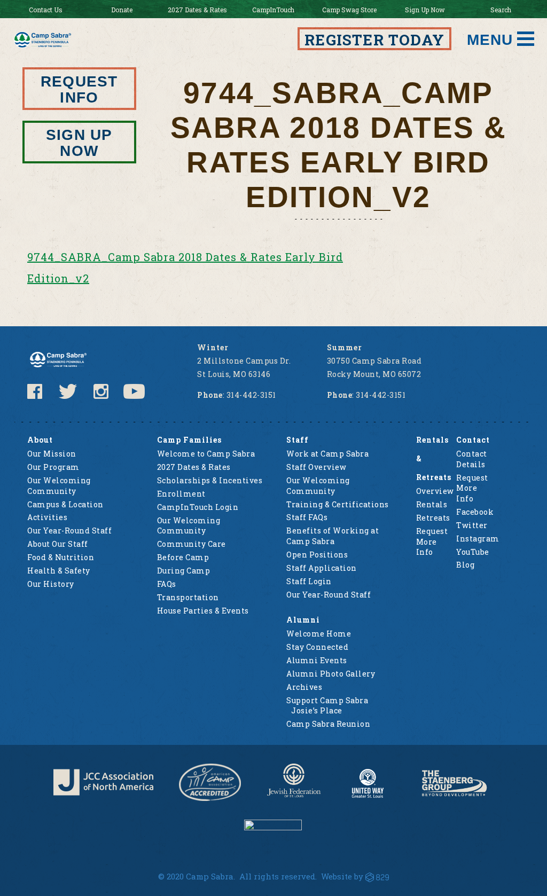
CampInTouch (273, 9)
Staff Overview (316, 467)
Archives (304, 687)
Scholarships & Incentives (210, 480)
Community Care (191, 544)
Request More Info (432, 541)
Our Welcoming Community (59, 485)
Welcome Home (318, 633)
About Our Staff (57, 544)
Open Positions (317, 554)
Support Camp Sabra (327, 700)
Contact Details (471, 459)
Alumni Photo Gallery (330, 674)
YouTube (472, 552)
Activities (47, 517)
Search (500, 9)
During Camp (183, 570)
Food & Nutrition (60, 557)
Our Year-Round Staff (69, 530)
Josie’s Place (316, 710)
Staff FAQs (306, 517)
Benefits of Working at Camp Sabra (332, 535)
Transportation (188, 597)
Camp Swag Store (349, 9)
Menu (490, 40)
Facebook (475, 512)
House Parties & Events (203, 611)
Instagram (477, 538)
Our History (50, 584)
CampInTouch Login (198, 507)
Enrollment (181, 494)
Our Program (53, 467)
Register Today (374, 40)
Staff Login (309, 581)
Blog (465, 565)
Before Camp (183, 557)
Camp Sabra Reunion (328, 724)
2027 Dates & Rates (197, 9)
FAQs (166, 584)
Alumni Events (316, 660)
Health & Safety (58, 570)
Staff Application (321, 568)
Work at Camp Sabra (327, 454)
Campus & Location (65, 504)
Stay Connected (317, 647)
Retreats (433, 518)
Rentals (432, 504)
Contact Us (45, 9)
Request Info (79, 89)
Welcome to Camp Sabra (206, 454)
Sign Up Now (425, 9)
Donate (121, 9)
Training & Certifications (337, 504)
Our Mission (51, 454)
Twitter (472, 525)
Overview (435, 491)
